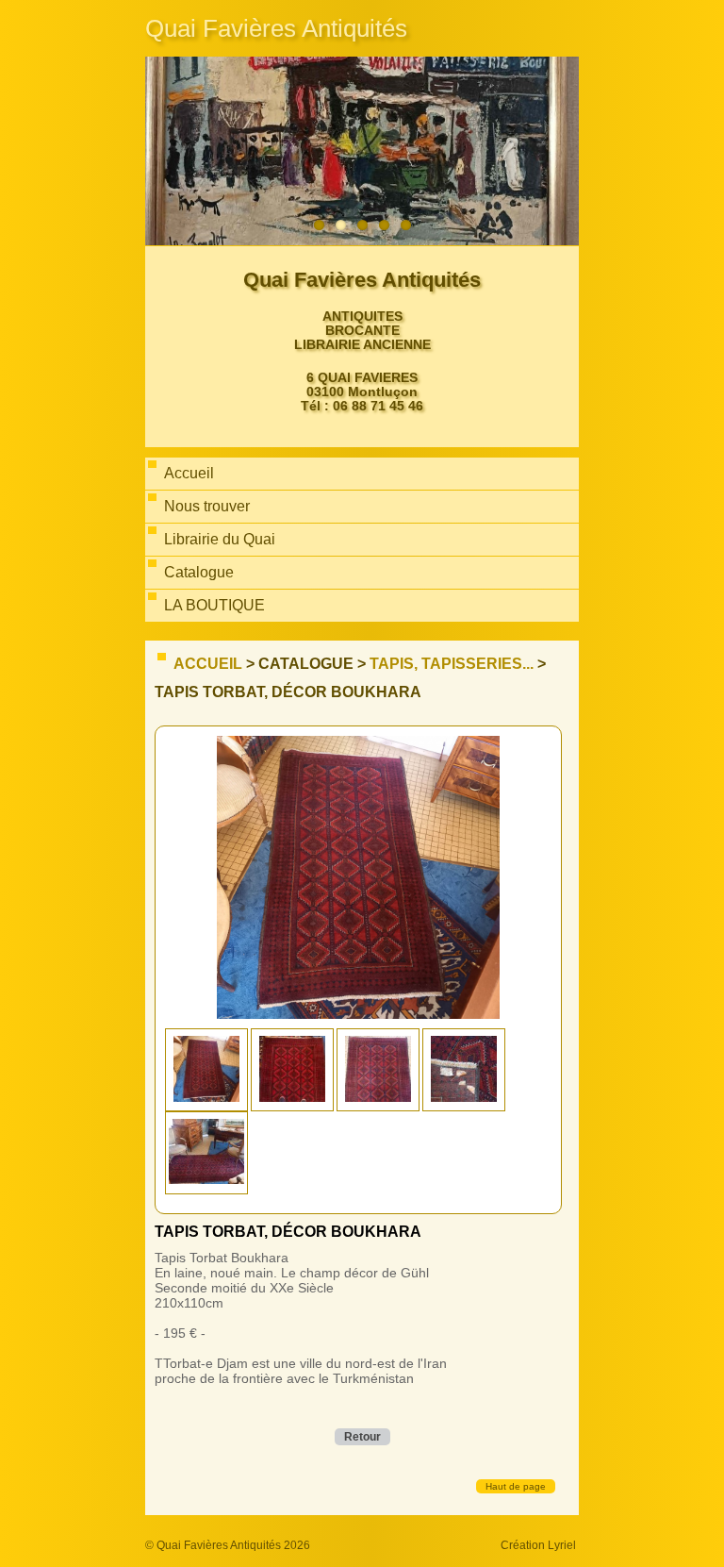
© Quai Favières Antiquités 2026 (227, 1545)
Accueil (207, 664)
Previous (164, 152)
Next (560, 152)
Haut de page (515, 1486)
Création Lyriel (538, 1545)
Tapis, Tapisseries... (452, 664)
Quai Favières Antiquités (276, 28)
